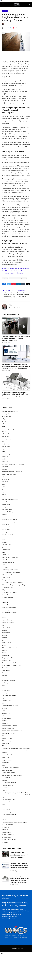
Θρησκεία (4, 630)
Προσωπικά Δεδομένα (7, 755)
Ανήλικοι (4, 431)
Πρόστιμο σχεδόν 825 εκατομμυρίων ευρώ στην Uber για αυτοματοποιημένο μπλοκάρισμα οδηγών (16, 338)
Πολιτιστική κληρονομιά (8, 741)
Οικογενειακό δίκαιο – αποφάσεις (10, 705)
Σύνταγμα (4, 787)
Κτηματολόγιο (5, 668)
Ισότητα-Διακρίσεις (7, 642)
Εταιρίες (4, 617)
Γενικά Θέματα (5, 479)
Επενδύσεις (5, 602)
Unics (8, 24)
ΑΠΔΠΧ (3, 441)
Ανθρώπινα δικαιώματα (8, 434)
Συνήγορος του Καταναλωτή (9, 782)
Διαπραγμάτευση (6, 504)
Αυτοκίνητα (5, 466)
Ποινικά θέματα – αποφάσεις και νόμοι (12, 730)
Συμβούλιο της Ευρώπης (8, 772)
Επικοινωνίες (5, 605)
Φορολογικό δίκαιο (6, 832)
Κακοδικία (4, 650)
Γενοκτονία (5, 481)
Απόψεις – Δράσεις (6, 446)
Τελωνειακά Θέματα (7, 802)
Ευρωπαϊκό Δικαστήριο (8, 622)
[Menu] (3, 4)
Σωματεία (4, 797)
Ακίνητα (4, 421)
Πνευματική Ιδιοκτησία (8, 728)
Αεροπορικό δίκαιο (6, 416)
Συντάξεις (4, 790)
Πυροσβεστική (5, 762)
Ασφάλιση (5, 10)
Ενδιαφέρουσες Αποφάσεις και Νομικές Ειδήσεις (14, 585)
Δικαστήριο (5, 537)
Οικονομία (4, 708)
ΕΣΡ (3, 615)
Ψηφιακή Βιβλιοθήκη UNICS (9, 839)
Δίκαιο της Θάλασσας (7, 532)
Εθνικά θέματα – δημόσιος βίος (10, 557)
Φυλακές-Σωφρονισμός (8, 834)
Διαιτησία (4, 497)
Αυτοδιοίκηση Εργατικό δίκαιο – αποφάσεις (13, 464)
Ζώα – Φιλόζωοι (6, 627)
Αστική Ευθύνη (6, 454)
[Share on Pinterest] (13, 28)
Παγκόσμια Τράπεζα (7, 718)
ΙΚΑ (3, 640)
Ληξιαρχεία (5, 675)
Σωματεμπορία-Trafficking (8, 799)
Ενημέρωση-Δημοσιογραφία (9, 592)
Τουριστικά (5, 807)
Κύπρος (4, 673)
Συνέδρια (4, 780)
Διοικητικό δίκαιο (6, 544)
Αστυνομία (5, 456)
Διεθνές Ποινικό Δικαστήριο (9, 522)
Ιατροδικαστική (6, 632)
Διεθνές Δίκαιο (5, 517)
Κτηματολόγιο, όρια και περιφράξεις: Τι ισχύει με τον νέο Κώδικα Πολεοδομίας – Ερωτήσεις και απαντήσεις (15, 394)
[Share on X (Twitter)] (11, 28)
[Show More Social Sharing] (16, 28)
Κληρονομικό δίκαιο (7, 660)
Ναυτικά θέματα (6, 690)
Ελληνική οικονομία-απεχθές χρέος (11, 572)
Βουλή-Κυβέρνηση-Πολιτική (9, 474)
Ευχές (3, 625)
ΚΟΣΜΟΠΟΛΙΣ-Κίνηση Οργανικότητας (12, 665)
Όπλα (3, 710)
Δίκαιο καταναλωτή (7, 527)
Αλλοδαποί (5, 424)
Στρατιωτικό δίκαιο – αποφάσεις (10, 767)
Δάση (3, 486)
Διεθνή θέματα (5, 524)
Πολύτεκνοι (5, 746)
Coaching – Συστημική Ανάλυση (10, 411)
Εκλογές (4, 564)
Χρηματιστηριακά (6, 837)
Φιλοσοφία (5, 829)
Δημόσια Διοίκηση (6, 491)
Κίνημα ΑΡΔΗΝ (5, 655)
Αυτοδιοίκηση (5, 461)
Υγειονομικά (5, 817)
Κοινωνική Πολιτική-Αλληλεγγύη (10, 663)
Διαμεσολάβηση (6, 502)
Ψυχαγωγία (5, 842)
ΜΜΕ (3, 685)
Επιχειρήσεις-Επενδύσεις (8, 610)
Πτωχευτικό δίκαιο (7, 760)
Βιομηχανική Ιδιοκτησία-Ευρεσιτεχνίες (12, 471)
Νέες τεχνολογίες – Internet (9, 695)
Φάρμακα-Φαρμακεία (7, 824)
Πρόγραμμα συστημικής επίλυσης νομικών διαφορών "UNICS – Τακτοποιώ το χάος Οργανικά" (16, 749)
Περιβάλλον (5, 723)
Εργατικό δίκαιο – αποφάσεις (9, 612)
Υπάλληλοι (5, 819)
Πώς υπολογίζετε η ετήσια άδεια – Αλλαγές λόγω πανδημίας (23, 294)
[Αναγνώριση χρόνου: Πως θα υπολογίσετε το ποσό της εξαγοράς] (16, 50)
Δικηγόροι (4, 542)
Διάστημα (4, 507)
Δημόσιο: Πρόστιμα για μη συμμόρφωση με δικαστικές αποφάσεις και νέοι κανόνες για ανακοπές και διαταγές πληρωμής (16, 366)
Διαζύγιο (4, 494)
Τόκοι (3, 804)
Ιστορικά (4, 645)
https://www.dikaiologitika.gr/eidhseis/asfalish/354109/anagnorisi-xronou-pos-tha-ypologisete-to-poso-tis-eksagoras (16, 271)
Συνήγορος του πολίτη (7, 785)
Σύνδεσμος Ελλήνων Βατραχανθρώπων (12, 775)
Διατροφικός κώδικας (7, 512)
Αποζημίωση (5, 444)
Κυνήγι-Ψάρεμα (6, 670)
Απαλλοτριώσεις (6, 439)
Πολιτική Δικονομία (7, 735)
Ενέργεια (4, 590)
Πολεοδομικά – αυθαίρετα (8, 733)
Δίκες (3, 539)
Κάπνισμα (4, 652)
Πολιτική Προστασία (7, 738)
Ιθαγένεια (4, 637)
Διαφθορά (4, 514)
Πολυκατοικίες (5, 743)
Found (1, 953)
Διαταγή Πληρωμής (7, 509)
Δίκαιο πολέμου (6, 529)
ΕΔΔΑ (3, 552)
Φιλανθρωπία (5, 827)
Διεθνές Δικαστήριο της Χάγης (9, 519)
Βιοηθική (4, 469)
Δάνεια (4, 484)
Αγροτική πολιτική (6, 414)
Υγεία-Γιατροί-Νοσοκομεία (9, 814)
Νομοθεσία (5, 698)
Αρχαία (4, 449)
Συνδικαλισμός (6, 777)
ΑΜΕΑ (3, 426)
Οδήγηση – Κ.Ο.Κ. (6, 700)
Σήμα (3, 765)
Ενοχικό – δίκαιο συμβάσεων (9, 595)
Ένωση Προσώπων (6, 600)
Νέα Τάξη (4, 693)
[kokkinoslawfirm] (17, 4)
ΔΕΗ (3, 489)
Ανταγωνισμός (5, 436)
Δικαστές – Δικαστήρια (8, 534)
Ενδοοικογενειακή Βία (7, 587)
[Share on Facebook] (8, 28)
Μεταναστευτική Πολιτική (9, 680)
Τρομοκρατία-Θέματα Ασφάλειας (10, 812)
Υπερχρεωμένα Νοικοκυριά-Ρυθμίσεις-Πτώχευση (14, 822)
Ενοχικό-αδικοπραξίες (7, 597)
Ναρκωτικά (5, 688)
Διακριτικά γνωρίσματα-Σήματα (10, 499)
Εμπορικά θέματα (6, 577)
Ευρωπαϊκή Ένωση (7, 620)
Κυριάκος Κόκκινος (22, 278)
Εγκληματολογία (6, 549)
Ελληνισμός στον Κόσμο (8, 574)
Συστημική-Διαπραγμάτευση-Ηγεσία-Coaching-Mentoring (17, 793)
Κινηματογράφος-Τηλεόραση (9, 658)
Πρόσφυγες (5, 752)
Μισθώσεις (5, 683)
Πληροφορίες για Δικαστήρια (9, 725)
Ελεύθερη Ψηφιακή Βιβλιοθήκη (10, 569)
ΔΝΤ (3, 547)
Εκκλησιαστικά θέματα (8, 562)
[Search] (29, 4)
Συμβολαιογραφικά (7, 770)
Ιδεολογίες (4, 635)
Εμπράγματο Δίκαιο (7, 580)
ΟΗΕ (3, 703)
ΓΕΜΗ (3, 476)
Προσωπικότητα (6, 757)
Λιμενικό (4, 678)
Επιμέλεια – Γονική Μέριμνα (9, 607)
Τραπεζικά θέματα (6, 809)
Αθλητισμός (5, 419)
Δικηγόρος (12, 278)
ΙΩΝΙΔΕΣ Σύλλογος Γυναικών (9, 647)
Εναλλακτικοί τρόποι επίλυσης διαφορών (12, 582)
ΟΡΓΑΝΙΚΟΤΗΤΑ (6, 713)
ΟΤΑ (3, 715)
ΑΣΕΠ (3, 451)
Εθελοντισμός (5, 554)
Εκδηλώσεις (5, 559)
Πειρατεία (4, 720)
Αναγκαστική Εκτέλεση (8, 429)
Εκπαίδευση (5, 567)
